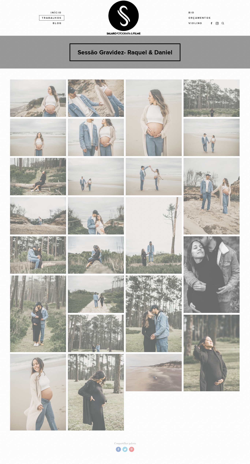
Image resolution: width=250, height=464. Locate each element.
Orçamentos (200, 17)
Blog (57, 23)
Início (56, 12)
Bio (192, 12)
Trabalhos (51, 17)
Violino (195, 23)
